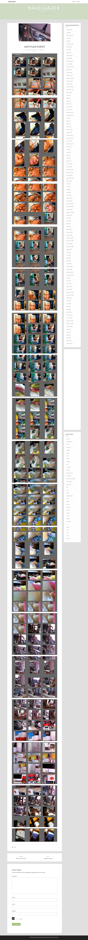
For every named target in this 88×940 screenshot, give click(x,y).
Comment (15, 876)
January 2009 (69, 235)
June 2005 (68, 332)
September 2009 (70, 212)
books (67, 444)
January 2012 (69, 132)
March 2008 (68, 263)
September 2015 (70, 66)
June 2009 (68, 220)
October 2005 (69, 326)
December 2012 (69, 112)
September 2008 (70, 246)
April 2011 (68, 158)
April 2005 (68, 337)
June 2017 (68, 38)
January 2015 (69, 72)
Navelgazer (11, 1)
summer (68, 518)
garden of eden (69, 473)
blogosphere (69, 441)
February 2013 (69, 106)
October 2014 (69, 75)
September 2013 (70, 89)
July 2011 (68, 149)
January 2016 (69, 58)
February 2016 (69, 55)
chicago (68, 450)
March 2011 (68, 161)
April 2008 (68, 260)
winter (67, 535)
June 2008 (68, 255)
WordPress (47, 937)
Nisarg (56, 937)
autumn (68, 438)
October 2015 (69, 64)
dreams (68, 453)
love (67, 490)
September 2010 (70, 178)
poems (67, 504)
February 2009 (69, 232)
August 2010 (69, 181)
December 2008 (69, 238)
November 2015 (69, 61)
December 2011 (69, 135)
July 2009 (68, 218)
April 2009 (68, 226)
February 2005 (69, 343)
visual (73, 1)
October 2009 (69, 209)
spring (67, 515)
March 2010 (68, 195)
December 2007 (69, 272)
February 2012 (69, 129)
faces (15, 847)
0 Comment (41, 49)
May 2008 (68, 258)
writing (68, 538)
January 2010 (69, 201)
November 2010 (69, 172)
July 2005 (68, 329)
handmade (68, 475)
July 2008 (68, 252)
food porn (68, 467)
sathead (68, 513)
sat (35, 49)
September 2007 (70, 275)
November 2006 (69, 292)
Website (14, 911)
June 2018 (68, 32)
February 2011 (69, 163)
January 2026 (69, 29)
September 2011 (70, 143)
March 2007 (68, 283)
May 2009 (68, 223)
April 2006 (68, 309)
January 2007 (69, 289)
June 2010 (68, 186)
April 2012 (68, 123)
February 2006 (69, 315)
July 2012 (68, 118)
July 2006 (68, 300)
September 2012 (70, 115)
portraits (68, 507)
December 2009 (69, 203)
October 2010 (69, 175)
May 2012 (68, 121)
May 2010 (68, 189)
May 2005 (68, 335)
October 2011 (69, 141)
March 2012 (68, 126)
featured (68, 461)
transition (68, 521)
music (67, 493)
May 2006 (68, 306)
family (67, 458)
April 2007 (68, 280)
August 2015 (69, 69)
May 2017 (68, 41)
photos (68, 501)
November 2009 (69, 206)
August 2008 (69, 249)
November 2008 (69, 240)
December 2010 (69, 169)
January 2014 (69, 84)
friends (68, 470)
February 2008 (69, 266)
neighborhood (69, 495)
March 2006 (68, 312)
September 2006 (70, 295)
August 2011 (69, 146)
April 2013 (68, 101)
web (67, 533)
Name (14, 897)
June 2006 (68, 303)
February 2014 (69, 81)
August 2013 (69, 92)
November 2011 (69, 138)
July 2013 (68, 95)
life (67, 487)
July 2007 (68, 278)
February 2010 (69, 198)
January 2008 (69, 269)
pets (67, 498)
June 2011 (68, 152)
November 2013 (69, 86)
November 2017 (69, 35)
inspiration (68, 484)
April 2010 (68, 192)
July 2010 (68, 183)
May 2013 (68, 98)
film (67, 464)
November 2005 (69, 323)
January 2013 (69, 109)
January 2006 (69, 318)
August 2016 (69, 46)
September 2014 (70, 78)
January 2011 (69, 166)
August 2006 (69, 298)
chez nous (68, 447)
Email (13, 904)
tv (66, 524)
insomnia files (69, 481)
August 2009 (69, 215)
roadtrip (68, 510)
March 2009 (68, 229)
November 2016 (69, 44)
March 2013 (68, 103)
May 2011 (68, 155)
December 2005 (69, 320)
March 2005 (68, 340)
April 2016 (68, 49)
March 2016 (68, 52)
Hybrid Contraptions (71, 478)
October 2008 (69, 243)
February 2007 (69, 286)
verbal (78, 1)
